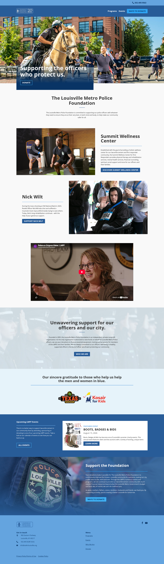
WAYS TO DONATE (137, 11)
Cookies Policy (43, 556)
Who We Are (90, 544)
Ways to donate (96, 499)
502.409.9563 (140, 2)
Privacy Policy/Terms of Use (26, 556)
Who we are (82, 354)
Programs (112, 11)
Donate (26, 82)
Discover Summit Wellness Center (120, 170)
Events (122, 11)
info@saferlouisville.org (28, 545)
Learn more (91, 443)
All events (24, 445)
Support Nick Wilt (33, 221)
